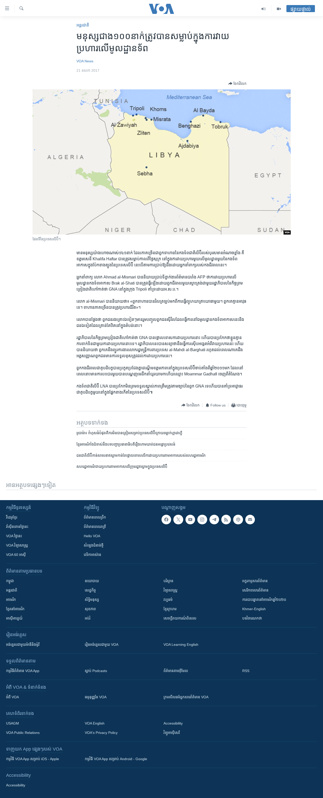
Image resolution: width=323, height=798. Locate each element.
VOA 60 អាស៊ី (16, 555)
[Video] (278, 9)
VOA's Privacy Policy (101, 733)
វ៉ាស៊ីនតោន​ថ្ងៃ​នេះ (17, 527)
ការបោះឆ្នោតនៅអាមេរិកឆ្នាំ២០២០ (264, 600)
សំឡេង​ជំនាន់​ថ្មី (93, 545)
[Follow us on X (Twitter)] (178, 519)
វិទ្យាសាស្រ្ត (170, 590)
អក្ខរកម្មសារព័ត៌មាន (255, 581)
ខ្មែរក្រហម (170, 609)
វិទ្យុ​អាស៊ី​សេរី (172, 733)
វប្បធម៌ (168, 600)
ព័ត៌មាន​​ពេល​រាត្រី (95, 527)
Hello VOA (92, 536)
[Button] (237, 84)
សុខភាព (90, 609)
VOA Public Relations (23, 733)
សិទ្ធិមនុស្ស (92, 600)
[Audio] (263, 9)
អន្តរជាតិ (82, 25)
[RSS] (226, 519)
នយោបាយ (92, 581)
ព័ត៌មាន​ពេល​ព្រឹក (95, 517)
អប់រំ (87, 618)
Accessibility (173, 723)
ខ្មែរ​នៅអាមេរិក (15, 609)
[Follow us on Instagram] (202, 519)
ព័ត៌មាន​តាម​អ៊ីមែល (176, 671)
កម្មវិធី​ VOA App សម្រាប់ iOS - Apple (32, 759)
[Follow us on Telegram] (214, 519)
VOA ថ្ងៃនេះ (14, 536)
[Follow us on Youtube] (190, 519)
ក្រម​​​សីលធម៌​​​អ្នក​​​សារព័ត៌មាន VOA (186, 697)
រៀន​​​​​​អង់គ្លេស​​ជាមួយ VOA (101, 644)
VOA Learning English (181, 644)
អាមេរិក (11, 600)
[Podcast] (238, 519)
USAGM (12, 723)
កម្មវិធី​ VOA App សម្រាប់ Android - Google (116, 759)
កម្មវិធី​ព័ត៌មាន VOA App (22, 671)
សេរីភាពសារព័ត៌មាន (255, 590)
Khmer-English (254, 609)
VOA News (84, 61)
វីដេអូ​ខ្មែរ (11, 517)
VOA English (94, 723)
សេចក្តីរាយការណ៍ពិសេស (180, 618)
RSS (245, 671)
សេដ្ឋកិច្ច (90, 590)
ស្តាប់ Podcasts (96, 671)
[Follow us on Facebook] (166, 519)
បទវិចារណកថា (252, 618)
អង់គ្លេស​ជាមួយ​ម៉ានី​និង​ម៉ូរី (22, 644)
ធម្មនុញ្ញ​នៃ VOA (95, 697)
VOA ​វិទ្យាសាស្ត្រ (17, 545)
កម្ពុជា (10, 581)
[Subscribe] (250, 519)
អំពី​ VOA (12, 697)
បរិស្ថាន (168, 581)
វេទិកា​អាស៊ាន (92, 555)
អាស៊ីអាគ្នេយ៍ (14, 618)
